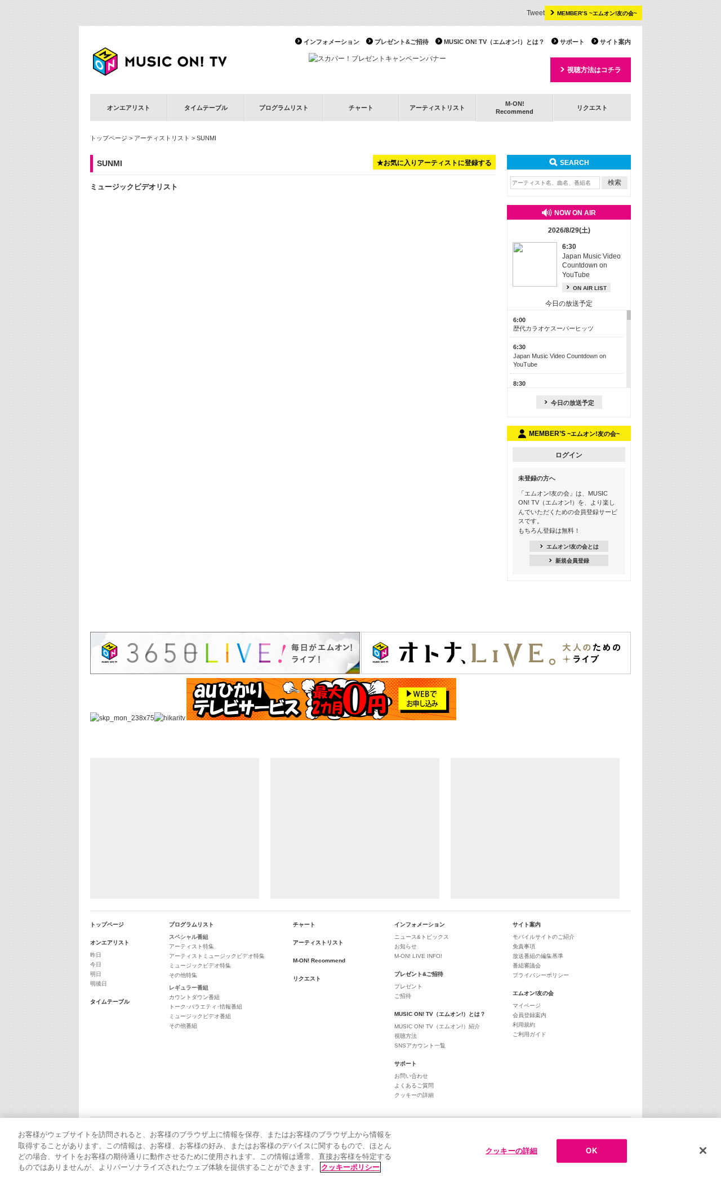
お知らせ (405, 946)
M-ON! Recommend (319, 960)
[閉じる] (703, 1150)
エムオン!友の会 (533, 993)
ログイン (568, 455)
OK (591, 1151)
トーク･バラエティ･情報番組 (205, 1007)
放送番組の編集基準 (538, 956)
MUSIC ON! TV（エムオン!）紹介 (437, 1026)
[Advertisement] (174, 828)
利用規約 (524, 1025)
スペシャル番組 (188, 937)
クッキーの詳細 (414, 1095)
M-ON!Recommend (514, 107)
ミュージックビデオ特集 (200, 965)
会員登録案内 (529, 1015)
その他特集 (183, 975)
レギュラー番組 (188, 987)
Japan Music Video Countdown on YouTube (559, 356)
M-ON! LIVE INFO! (418, 956)
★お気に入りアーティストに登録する (434, 163)
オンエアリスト (128, 107)
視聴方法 (405, 1036)
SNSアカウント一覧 (420, 1045)
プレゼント (408, 986)
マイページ (527, 1005)
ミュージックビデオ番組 (200, 1016)
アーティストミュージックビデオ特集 (217, 956)
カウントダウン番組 (194, 997)
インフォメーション (331, 41)
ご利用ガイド (529, 1034)
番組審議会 (527, 965)
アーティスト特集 (191, 946)
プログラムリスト (284, 107)
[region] (360, 1152)
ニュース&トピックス (421, 937)
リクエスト (592, 107)
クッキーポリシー (350, 1167)
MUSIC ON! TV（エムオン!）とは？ (494, 41)
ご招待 (402, 996)
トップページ (108, 138)
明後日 (98, 983)
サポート (572, 41)
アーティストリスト (437, 107)
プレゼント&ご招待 (402, 41)
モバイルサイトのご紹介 (544, 937)
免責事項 (524, 946)
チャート (361, 107)
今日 (95, 964)
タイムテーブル (206, 107)
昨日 (95, 955)
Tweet (536, 13)
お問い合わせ (411, 1076)
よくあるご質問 (414, 1085)
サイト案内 (615, 41)
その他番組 (183, 1026)
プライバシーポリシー (541, 975)
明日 (95, 974)
